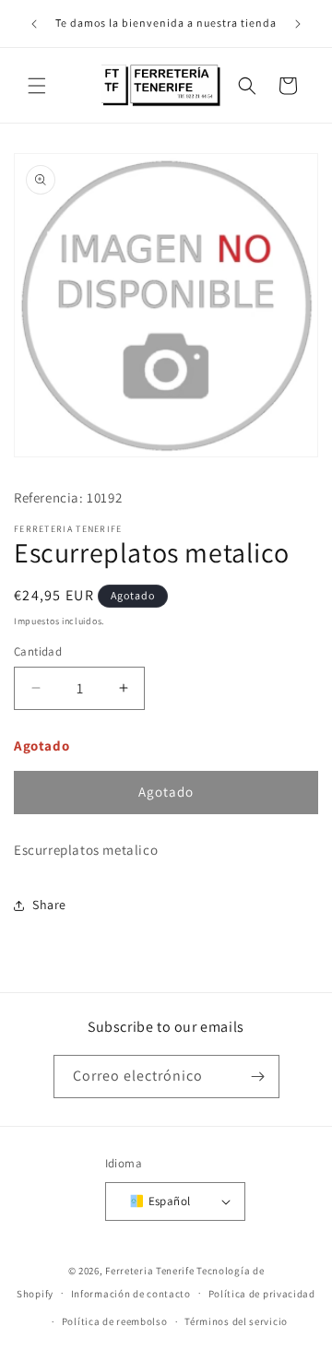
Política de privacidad (261, 1293)
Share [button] (49, 904)
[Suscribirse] (258, 1076)
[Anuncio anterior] (34, 24)
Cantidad (38, 651)
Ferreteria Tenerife (149, 1270)
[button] (37, 85)
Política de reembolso (115, 1321)
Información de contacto (131, 1293)
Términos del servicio (236, 1321)
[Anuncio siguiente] (298, 24)
